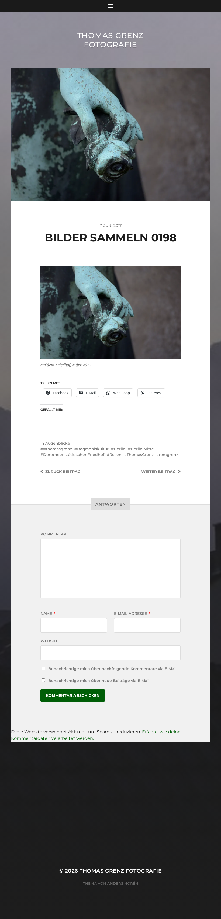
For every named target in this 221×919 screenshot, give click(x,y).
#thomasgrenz (57, 449)
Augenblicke (57, 443)
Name (47, 613)
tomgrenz (168, 454)
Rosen (115, 454)
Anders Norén (122, 883)
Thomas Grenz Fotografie (110, 40)
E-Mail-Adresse (132, 613)
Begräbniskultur (93, 449)
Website (49, 640)
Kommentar (53, 534)
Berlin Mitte (142, 449)
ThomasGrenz (140, 454)
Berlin (120, 449)
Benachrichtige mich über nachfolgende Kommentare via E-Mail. (112, 668)
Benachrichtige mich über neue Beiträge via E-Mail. (99, 680)
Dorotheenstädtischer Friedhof (73, 454)
